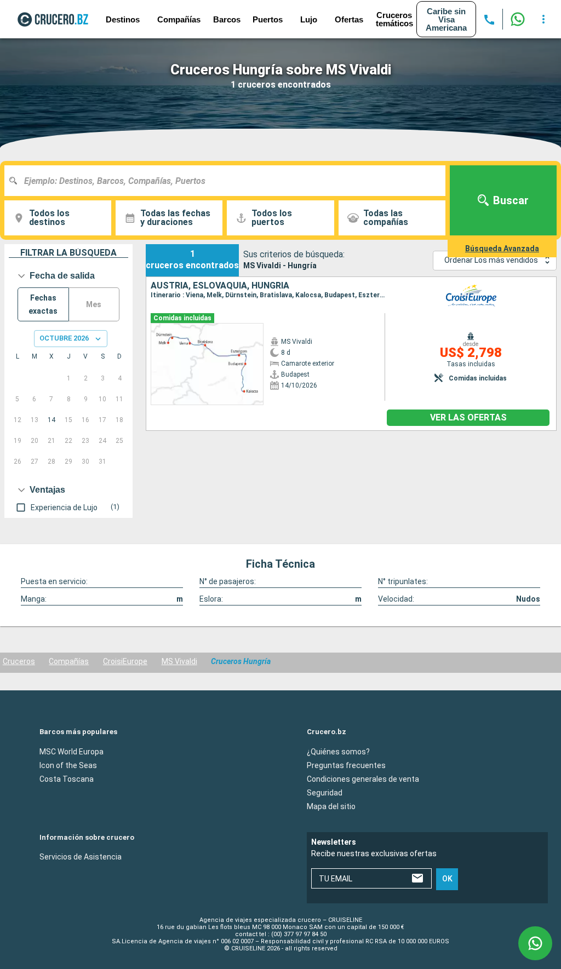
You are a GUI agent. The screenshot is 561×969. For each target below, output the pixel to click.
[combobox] (229, 180)
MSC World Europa (71, 751)
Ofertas (349, 19)
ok (447, 878)
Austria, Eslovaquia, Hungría (220, 285)
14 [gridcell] (51, 420)
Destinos (123, 19)
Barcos (227, 19)
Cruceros (19, 661)
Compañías (69, 661)
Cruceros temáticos (394, 19)
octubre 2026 (64, 338)
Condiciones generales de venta (363, 778)
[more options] (543, 19)
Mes (93, 304)
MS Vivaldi (179, 661)
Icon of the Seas (68, 764)
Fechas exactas (43, 304)
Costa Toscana (66, 778)
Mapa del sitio (331, 805)
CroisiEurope (125, 661)
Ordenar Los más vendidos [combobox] (491, 260)
